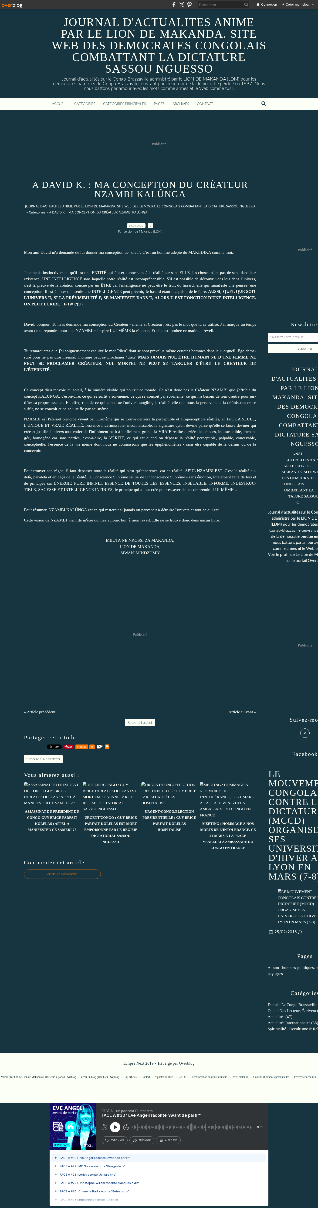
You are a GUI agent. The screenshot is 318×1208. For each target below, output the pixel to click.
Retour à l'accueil (140, 722)
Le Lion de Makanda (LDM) (35, 1077)
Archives (181, 104)
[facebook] (174, 4)
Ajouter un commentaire (62, 874)
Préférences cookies (305, 1077)
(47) (280, 1017)
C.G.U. (183, 1077)
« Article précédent (39, 712)
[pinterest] (189, 4)
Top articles (130, 1077)
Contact (205, 104)
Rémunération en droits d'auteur (209, 1077)
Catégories (84, 104)
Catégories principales (124, 104)
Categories (37, 212)
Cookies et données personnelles (271, 1077)
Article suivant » (242, 712)
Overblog (187, 1063)
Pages (159, 104)
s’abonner (117, 1140)
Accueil (59, 104)
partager (145, 1140)
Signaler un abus (164, 1077)
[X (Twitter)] (182, 4)
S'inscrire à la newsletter (43, 759)
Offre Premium (240, 1077)
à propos (171, 1140)
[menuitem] (59, 104)
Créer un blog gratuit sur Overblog (100, 1077)
